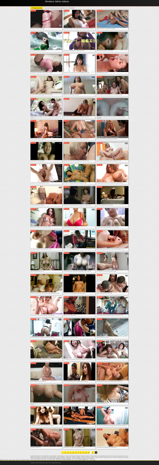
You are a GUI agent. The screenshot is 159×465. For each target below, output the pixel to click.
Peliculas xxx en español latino (43, 456)
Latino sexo (33, 458)
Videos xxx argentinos (77, 458)
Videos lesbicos (44, 457)
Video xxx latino (93, 456)
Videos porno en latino (42, 458)
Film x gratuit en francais (24, 459)
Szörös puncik (59, 459)
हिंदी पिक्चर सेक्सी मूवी (67, 459)
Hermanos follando (117, 457)
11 (88, 452)
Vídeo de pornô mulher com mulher (38, 459)
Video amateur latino (102, 456)
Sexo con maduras (112, 456)
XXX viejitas (85, 458)
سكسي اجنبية (93, 459)
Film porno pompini (51, 459)
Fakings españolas (61, 457)
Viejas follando (53, 456)
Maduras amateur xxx (60, 458)
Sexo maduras (125, 457)
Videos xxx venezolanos (70, 456)
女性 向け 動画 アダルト (83, 459)
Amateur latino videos (57, 1)
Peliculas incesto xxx (108, 457)
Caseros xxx (68, 458)
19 (92, 452)
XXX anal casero (60, 456)
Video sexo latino (120, 456)
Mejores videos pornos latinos (83, 456)
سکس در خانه (75, 459)
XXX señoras (91, 458)
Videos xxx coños (90, 457)
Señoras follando (52, 457)
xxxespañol (33, 456)
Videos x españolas (76, 457)
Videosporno (68, 457)
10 (86, 452)
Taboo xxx (83, 457)
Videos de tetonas (99, 457)
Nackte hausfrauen (4, 459)
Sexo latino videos (51, 458)
